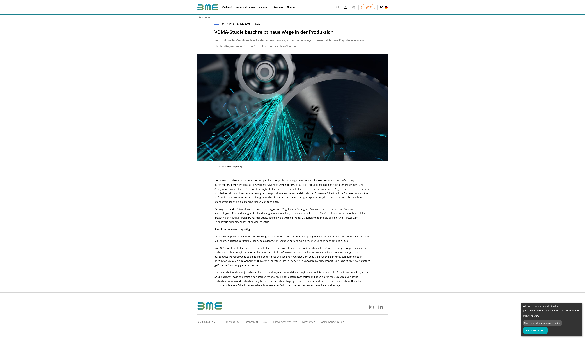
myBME (368, 7)
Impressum (232, 322)
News (207, 17)
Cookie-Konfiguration (332, 322)
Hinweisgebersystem (285, 322)
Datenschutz (251, 322)
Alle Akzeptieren (535, 330)
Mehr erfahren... (531, 315)
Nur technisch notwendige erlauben (542, 322)
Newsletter (308, 322)
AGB (265, 322)
